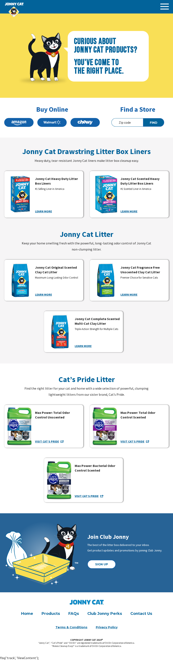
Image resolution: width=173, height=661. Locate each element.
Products (51, 613)
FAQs (73, 613)
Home (27, 613)
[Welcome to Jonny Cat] (20, 6)
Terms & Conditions (71, 627)
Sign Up (101, 564)
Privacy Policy (107, 627)
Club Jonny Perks (104, 613)
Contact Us (141, 613)
